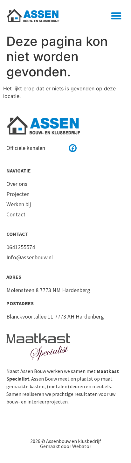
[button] (116, 15)
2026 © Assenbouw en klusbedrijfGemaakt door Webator (65, 443)
